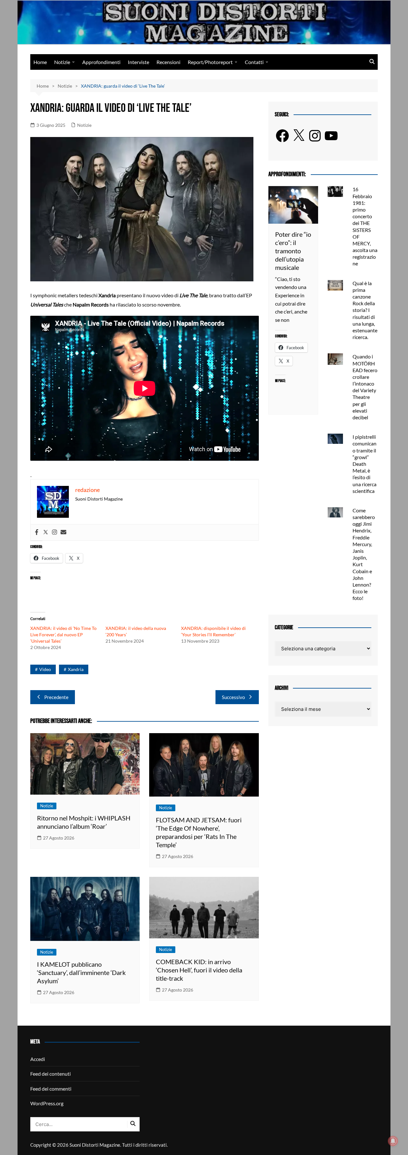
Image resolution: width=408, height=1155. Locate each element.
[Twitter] (45, 532)
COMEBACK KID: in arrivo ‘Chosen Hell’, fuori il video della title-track (199, 970)
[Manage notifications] (393, 1141)
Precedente (56, 697)
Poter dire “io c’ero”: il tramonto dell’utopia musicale (293, 250)
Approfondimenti (101, 62)
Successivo (233, 697)
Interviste (138, 62)
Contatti (254, 62)
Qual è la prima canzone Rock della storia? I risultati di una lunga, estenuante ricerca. (365, 310)
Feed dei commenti (50, 1089)
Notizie (62, 62)
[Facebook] (37, 532)
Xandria (76, 669)
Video (45, 669)
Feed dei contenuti (50, 1074)
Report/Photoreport (210, 62)
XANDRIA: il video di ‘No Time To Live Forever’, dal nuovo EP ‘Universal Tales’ (63, 634)
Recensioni (168, 62)
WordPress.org (46, 1103)
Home (40, 62)
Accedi (37, 1059)
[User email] (63, 532)
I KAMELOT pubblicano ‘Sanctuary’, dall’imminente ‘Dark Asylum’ (81, 972)
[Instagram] (54, 532)
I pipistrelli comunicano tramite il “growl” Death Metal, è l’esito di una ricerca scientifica (364, 464)
